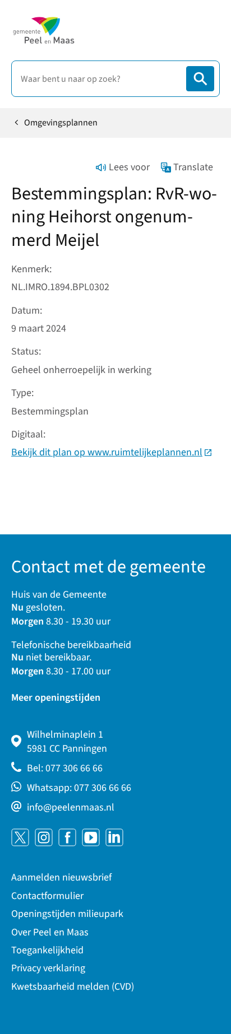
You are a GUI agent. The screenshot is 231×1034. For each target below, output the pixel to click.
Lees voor (129, 167)
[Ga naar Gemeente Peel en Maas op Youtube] (91, 837)
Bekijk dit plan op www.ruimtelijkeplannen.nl (111, 452)
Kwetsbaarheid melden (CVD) (72, 987)
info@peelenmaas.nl (70, 807)
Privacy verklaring (48, 968)
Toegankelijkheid (47, 950)
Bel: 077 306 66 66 (65, 768)
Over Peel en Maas (50, 932)
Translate (193, 167)
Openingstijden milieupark (67, 914)
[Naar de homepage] (43, 30)
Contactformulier (47, 896)
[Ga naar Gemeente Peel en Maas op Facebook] (67, 837)
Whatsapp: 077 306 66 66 (79, 788)
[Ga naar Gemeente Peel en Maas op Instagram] (44, 837)
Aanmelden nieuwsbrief (61, 877)
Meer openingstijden (55, 698)
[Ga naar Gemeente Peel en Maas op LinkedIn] (114, 837)
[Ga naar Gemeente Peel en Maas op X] (20, 837)
